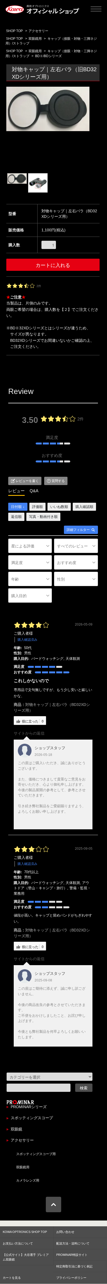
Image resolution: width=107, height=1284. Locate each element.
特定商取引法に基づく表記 (74, 1266)
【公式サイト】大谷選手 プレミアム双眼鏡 (26, 1257)
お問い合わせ (65, 1231)
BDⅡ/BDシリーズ (48, 56)
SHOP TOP (14, 31)
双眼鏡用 (35, 39)
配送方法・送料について (72, 1243)
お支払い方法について (18, 1243)
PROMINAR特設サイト (72, 1254)
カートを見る (12, 1277)
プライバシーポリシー (71, 1277)
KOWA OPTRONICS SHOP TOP (25, 1231)
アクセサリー (38, 31)
